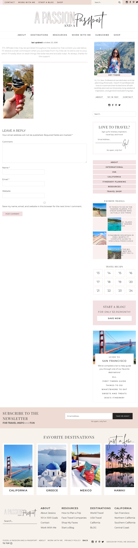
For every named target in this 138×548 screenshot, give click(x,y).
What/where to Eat (114, 389)
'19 (119, 282)
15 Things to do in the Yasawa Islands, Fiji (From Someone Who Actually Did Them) (120, 210)
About (99, 97)
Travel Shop (114, 191)
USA (114, 172)
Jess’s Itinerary (114, 398)
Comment (7, 141)
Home (1, 2)
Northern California (125, 518)
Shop (60, 2)
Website (6, 191)
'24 (131, 290)
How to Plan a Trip (71, 513)
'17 (98, 282)
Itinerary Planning (114, 182)
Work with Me (26, 2)
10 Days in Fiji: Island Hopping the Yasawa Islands (121, 224)
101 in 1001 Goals (49, 518)
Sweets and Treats (114, 393)
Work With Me (48, 527)
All (114, 377)
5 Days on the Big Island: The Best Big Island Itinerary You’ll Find (121, 252)
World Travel (97, 513)
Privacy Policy (73, 540)
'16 (130, 273)
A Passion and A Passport (69, 17)
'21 (97, 290)
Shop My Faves (70, 522)
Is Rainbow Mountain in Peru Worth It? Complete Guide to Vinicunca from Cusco (121, 238)
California (114, 177)
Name (6, 167)
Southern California (125, 522)
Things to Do (114, 385)
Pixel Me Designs (126, 542)
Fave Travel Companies (74, 518)
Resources (114, 187)
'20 (131, 282)
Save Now (114, 318)
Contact (10, 2)
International (114, 167)
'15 (119, 273)
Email (5, 179)
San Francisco (122, 513)
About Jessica (48, 513)
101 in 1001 (112, 97)
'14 (109, 273)
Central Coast (122, 527)
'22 (109, 290)
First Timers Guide (114, 381)
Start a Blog (46, 2)
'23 (120, 290)
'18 (109, 282)
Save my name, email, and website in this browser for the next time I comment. (42, 206)
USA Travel (96, 518)
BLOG (93, 527)
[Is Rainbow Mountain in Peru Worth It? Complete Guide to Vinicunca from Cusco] (100, 239)
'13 (97, 273)
